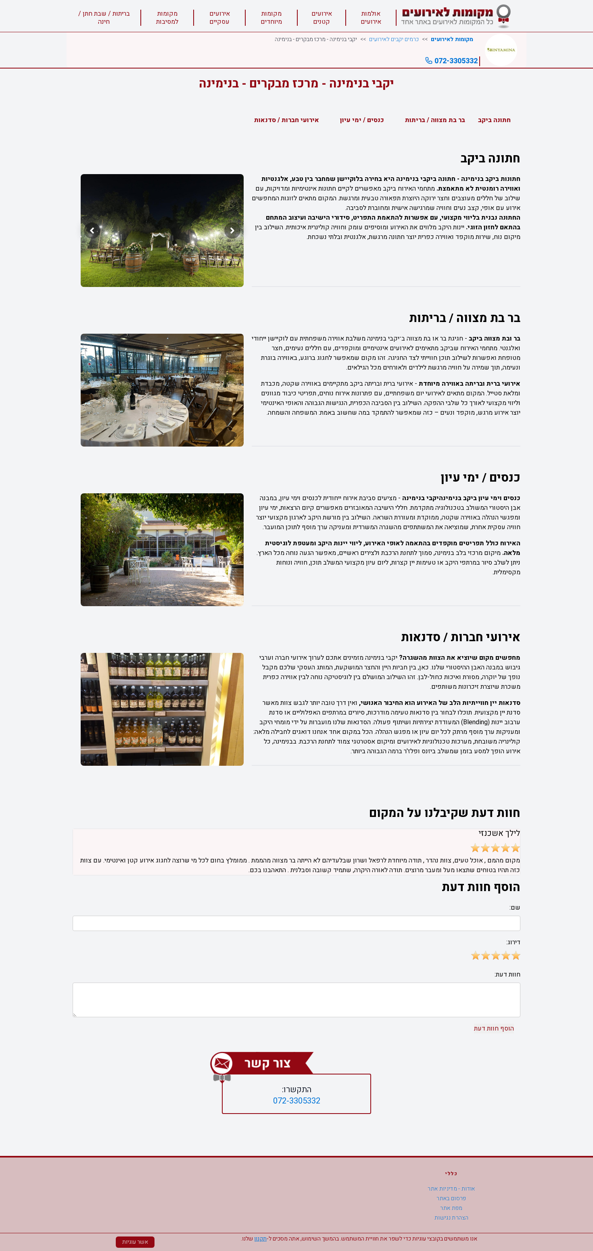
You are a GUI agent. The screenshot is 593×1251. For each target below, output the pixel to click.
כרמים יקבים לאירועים (394, 39)
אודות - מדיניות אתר (451, 1189)
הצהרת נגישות (451, 1218)
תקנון (260, 1238)
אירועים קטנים (321, 18)
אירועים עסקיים (219, 18)
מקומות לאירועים (452, 39)
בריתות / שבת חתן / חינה (104, 18)
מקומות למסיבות (167, 18)
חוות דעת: (507, 974)
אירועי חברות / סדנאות (286, 120)
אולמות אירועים (371, 18)
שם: (514, 907)
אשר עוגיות (135, 1242)
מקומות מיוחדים (271, 18)
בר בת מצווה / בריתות (435, 120)
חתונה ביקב (494, 120)
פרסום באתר (451, 1198)
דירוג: (513, 942)
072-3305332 (455, 61)
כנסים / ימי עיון (362, 120)
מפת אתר (451, 1208)
